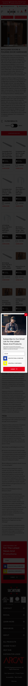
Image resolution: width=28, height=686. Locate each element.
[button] (25, 314)
